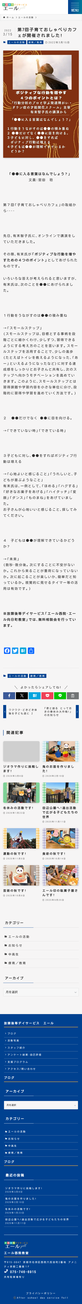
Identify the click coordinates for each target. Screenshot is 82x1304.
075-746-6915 (22, 1271)
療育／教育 (35, 42)
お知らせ (15, 945)
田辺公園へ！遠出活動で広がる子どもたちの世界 (37, 1221)
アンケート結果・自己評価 (25, 1055)
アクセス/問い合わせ (22, 1069)
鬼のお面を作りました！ (21, 1200)
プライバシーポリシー (41, 1293)
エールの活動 (16, 42)
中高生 (13, 954)
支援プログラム (18, 1062)
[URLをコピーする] (73, 695)
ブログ (12, 1033)
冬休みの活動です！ (18, 1211)
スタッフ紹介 (16, 1048)
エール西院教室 (16, 1252)
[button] (9, 695)
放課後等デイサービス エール (29, 1023)
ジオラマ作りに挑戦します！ (24, 1190)
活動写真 (14, 1040)
